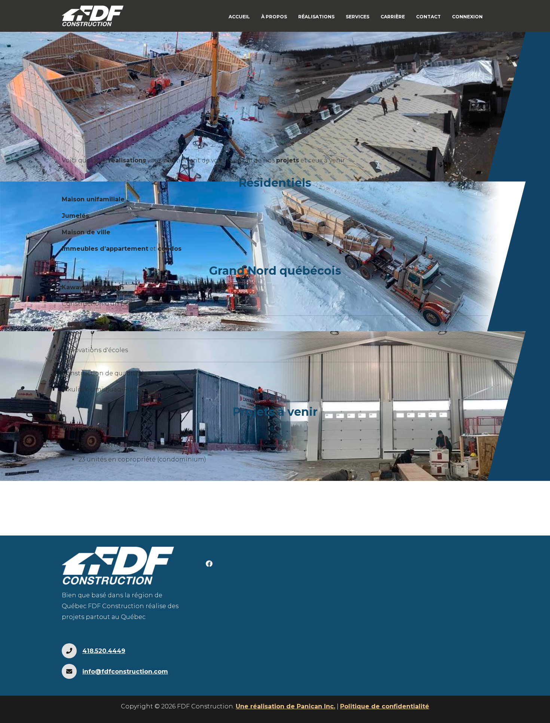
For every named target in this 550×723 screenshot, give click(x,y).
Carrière (393, 16)
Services (357, 16)
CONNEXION (467, 16)
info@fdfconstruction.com (125, 671)
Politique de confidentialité (384, 706)
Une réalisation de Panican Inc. (285, 706)
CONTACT (428, 16)
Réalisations (316, 16)
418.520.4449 (103, 651)
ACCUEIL (239, 16)
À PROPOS (274, 16)
